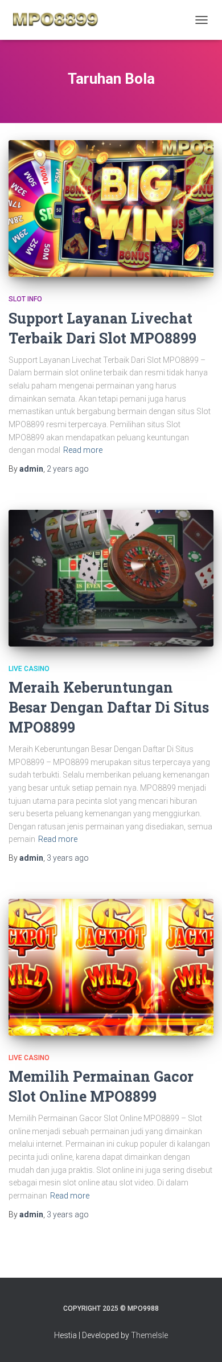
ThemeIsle (149, 1335)
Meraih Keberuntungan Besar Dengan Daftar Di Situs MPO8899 (109, 707)
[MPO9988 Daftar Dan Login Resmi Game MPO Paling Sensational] (60, 20)
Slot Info (25, 299)
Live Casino (29, 669)
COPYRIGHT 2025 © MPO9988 (111, 1308)
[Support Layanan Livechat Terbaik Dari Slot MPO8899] (111, 208)
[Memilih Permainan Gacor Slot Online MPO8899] (111, 967)
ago (68, 468)
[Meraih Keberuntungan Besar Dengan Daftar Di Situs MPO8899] (111, 578)
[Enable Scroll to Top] (199, 1339)
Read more (82, 450)
